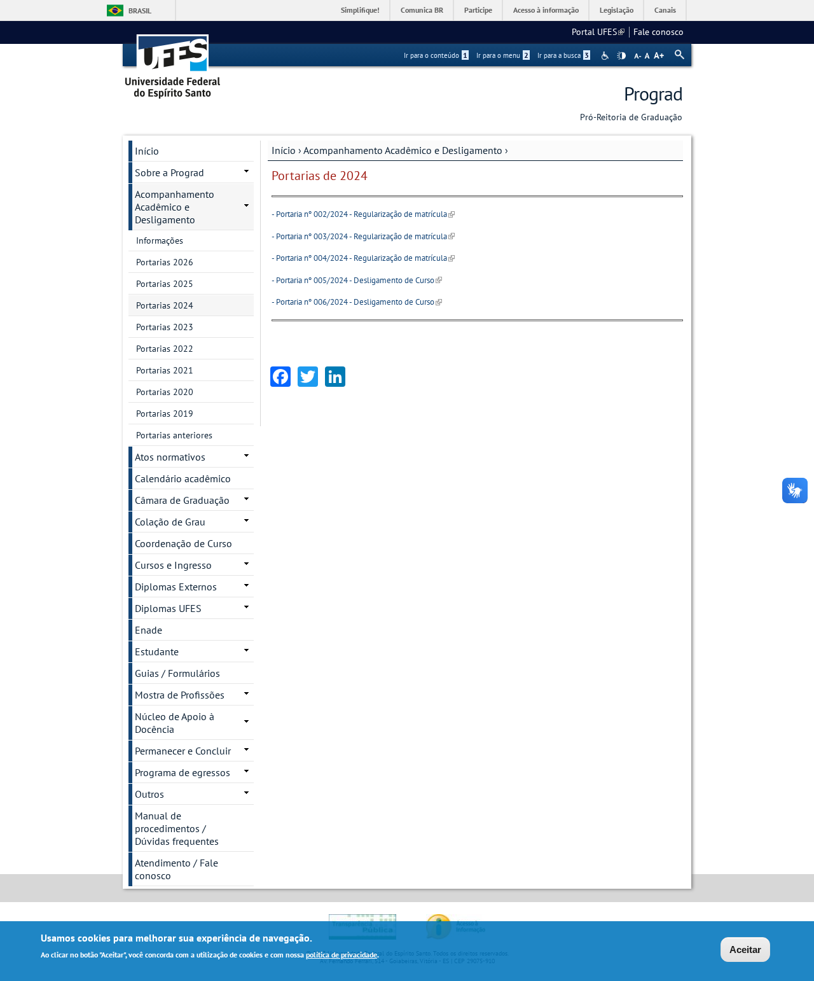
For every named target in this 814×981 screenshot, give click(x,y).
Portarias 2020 (164, 392)
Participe (478, 10)
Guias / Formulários (177, 673)
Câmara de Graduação (182, 500)
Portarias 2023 (164, 327)
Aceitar (745, 949)
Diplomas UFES (168, 608)
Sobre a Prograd (169, 172)
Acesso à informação (546, 10)
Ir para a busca (563, 55)
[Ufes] (173, 62)
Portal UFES (598, 32)
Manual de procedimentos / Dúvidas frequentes (177, 828)
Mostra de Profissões (179, 694)
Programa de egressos (182, 772)
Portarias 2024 (164, 305)
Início (284, 150)
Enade (148, 629)
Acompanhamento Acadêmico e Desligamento (402, 150)
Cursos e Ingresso (173, 565)
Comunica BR (422, 10)
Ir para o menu (502, 55)
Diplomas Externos (176, 586)
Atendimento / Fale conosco (176, 869)
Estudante (157, 651)
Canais (665, 10)
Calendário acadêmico (183, 478)
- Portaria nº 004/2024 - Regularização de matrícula (363, 258)
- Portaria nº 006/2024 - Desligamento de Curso (357, 301)
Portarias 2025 (164, 283)
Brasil (139, 10)
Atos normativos (170, 456)
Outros (149, 794)
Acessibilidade (606, 56)
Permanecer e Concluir (183, 750)
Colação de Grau (170, 521)
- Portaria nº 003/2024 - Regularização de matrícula (363, 236)
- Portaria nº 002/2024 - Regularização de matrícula (363, 214)
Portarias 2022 (164, 348)
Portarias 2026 (164, 262)
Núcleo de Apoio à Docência (174, 722)
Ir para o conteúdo (435, 55)
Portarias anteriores (174, 435)
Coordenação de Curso (183, 543)
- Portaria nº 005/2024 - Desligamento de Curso (357, 280)
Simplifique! (360, 10)
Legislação (616, 10)
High (621, 56)
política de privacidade (341, 954)
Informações (159, 240)
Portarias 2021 (164, 370)
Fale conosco (658, 32)
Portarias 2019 (164, 413)
